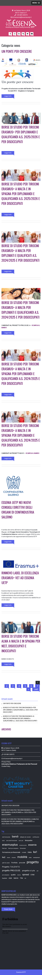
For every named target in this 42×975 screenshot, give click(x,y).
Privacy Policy (6, 762)
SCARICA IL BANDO (32, 453)
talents (16, 878)
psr (37, 871)
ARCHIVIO (6, 729)
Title (21, 878)
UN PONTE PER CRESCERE (17, 51)
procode (22, 863)
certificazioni (36, 837)
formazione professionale (11, 852)
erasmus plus (23, 845)
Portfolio (14, 863)
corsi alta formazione (11, 840)
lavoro (8, 857)
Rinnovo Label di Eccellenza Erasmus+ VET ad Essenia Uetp (20, 577)
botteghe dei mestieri (25, 837)
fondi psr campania (13, 848)
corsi (3, 840)
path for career (6, 863)
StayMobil (4, 878)
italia (30, 852)
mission (14, 857)
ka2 (3, 857)
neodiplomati (36, 857)
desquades (28, 840)
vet (25, 878)
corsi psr (21, 840)
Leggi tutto (8, 96)
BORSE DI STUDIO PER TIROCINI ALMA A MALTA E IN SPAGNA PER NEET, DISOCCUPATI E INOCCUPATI (21, 643)
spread (25, 874)
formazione (23, 848)
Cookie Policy (6, 766)
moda (30, 857)
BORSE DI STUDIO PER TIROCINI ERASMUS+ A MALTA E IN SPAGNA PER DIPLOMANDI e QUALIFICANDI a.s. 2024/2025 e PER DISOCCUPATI (21, 374)
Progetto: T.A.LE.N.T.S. (11, 867)
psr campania (5, 875)
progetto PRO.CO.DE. (11, 870)
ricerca (19, 875)
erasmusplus (10, 844)
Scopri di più (8, 909)
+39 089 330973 (22, 15)
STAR (32, 875)
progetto (33, 862)
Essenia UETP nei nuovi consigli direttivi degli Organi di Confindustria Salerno (18, 509)
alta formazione (6, 837)
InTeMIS (24, 852)
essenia (32, 844)
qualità (13, 875)
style (10, 878)
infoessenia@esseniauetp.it (21, 17)
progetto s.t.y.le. (28, 871)
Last (36, 689)
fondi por (4, 848)
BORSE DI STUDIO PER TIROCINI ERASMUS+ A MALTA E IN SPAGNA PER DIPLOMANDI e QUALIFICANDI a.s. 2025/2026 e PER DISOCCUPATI (21, 194)
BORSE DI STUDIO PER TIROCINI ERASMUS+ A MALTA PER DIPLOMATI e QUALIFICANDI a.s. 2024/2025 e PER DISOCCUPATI (20, 310)
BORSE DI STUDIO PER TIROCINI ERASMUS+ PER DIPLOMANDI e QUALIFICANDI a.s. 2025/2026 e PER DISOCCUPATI (21, 134)
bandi (15, 836)
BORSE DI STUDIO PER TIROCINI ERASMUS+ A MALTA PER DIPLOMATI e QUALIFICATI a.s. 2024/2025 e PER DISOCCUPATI (20, 253)
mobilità (22, 857)
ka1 (35, 851)
